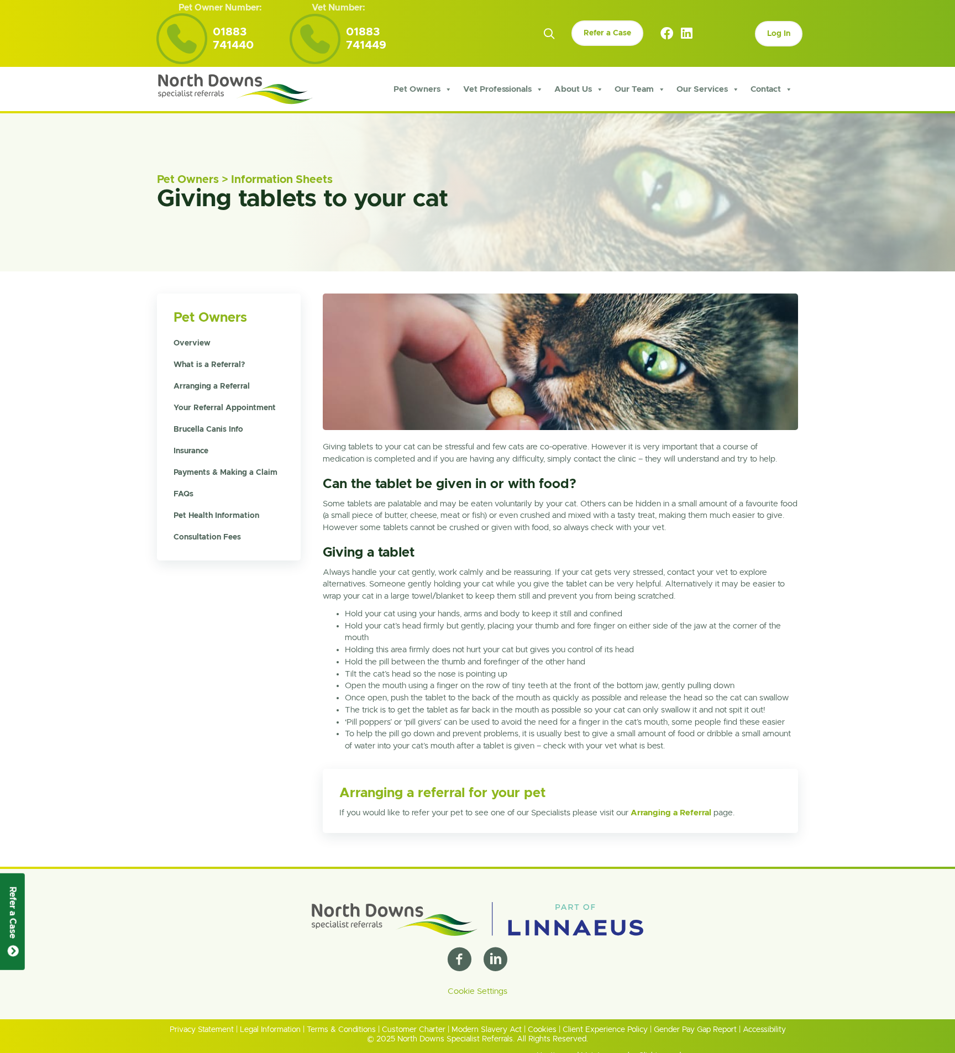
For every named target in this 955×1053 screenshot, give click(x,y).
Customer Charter (413, 1030)
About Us (573, 89)
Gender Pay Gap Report (695, 1030)
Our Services (702, 89)
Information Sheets (282, 179)
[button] (549, 34)
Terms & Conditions (341, 1030)
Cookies (542, 1030)
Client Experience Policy (605, 1030)
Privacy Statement (202, 1030)
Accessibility (764, 1030)
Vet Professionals (497, 89)
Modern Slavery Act (487, 1030)
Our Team (634, 89)
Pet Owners (416, 89)
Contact (766, 89)
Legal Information (270, 1030)
